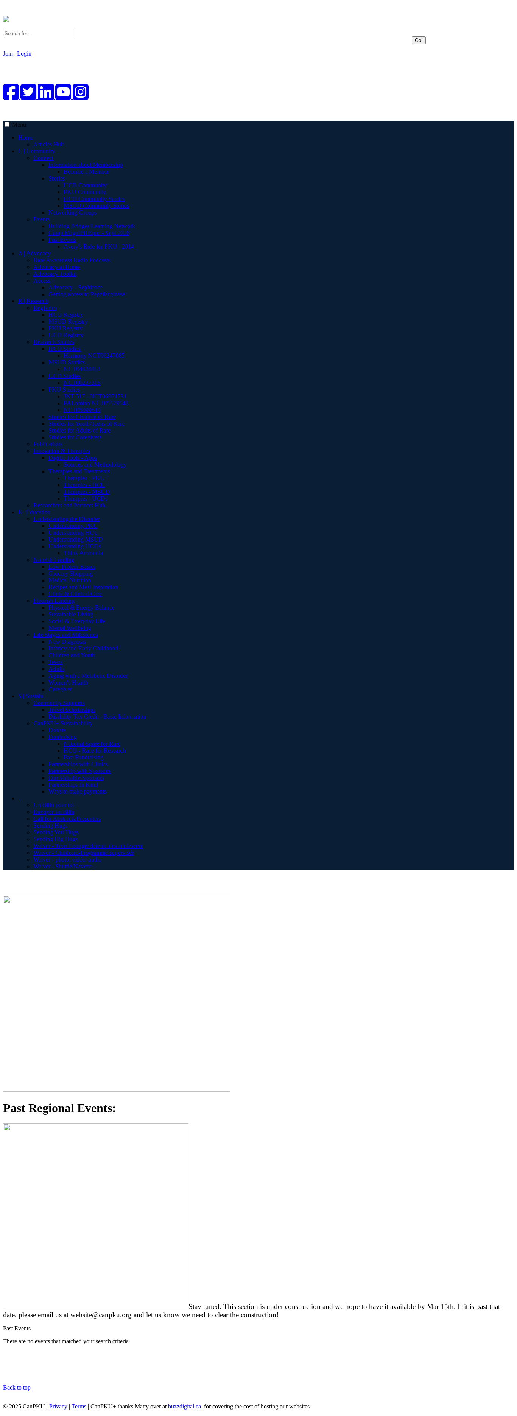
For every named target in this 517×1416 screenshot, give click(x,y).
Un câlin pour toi (53, 805)
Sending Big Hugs (55, 839)
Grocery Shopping (70, 573)
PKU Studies (64, 389)
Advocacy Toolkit (54, 274)
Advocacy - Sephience (75, 287)
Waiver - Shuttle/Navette (62, 866)
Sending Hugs (50, 825)
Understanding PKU (73, 526)
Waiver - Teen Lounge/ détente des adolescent (88, 846)
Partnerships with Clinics (78, 764)
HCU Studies (64, 348)
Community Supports (58, 703)
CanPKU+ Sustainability (63, 723)
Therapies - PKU (84, 478)
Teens (55, 662)
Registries (45, 308)
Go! (419, 40)
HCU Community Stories (94, 199)
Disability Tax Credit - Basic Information (97, 716)
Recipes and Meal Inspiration (83, 587)
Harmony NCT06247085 (94, 355)
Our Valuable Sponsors (76, 778)
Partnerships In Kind (73, 784)
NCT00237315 (82, 383)
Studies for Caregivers (74, 437)
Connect (43, 158)
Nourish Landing (53, 560)
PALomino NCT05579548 (96, 403)
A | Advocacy (34, 253)
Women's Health (68, 682)
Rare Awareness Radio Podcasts (71, 260)
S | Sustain (30, 696)
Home (25, 137)
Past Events (62, 240)
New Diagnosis (67, 641)
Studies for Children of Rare (82, 417)
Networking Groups (72, 212)
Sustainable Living (70, 614)
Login (24, 53)
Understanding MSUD (75, 539)
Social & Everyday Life (76, 621)
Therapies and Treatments (79, 471)
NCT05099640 (82, 410)
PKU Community (85, 192)
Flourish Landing (54, 601)
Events (41, 219)
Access (41, 280)
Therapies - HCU (84, 485)
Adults (56, 669)
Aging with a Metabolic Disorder (88, 675)
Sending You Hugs (55, 832)
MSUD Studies (66, 362)
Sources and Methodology (95, 464)
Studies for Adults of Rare (79, 430)
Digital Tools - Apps (72, 457)
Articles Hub (48, 144)
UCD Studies (64, 376)
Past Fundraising (83, 757)
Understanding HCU (73, 532)
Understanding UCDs (74, 546)
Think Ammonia (83, 553)
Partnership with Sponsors (79, 771)
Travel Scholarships (71, 709)
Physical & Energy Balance (81, 607)
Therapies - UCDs (85, 498)
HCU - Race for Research (95, 750)
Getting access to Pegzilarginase (86, 294)
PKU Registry (65, 328)
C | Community (36, 151)
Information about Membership (85, 165)
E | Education (34, 512)
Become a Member (86, 171)
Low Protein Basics (71, 566)
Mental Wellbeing (69, 628)
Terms (79, 1406)
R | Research (33, 301)
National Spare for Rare (92, 744)
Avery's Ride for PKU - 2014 (99, 246)
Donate (57, 730)
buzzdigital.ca (185, 1406)
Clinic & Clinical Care (75, 594)
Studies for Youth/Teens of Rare (86, 423)
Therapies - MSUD (87, 492)
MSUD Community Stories (96, 205)
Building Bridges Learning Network (91, 226)
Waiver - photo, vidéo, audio (67, 859)
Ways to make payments (77, 791)
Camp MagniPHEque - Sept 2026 (88, 233)
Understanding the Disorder (66, 519)
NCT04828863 (82, 369)
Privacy (58, 1406)
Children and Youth (71, 655)
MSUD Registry (68, 321)
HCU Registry (65, 314)
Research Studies (53, 342)
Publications (47, 444)
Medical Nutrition (69, 580)
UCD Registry (65, 335)
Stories (56, 178)
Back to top (17, 1387)
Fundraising (62, 737)
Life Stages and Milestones (65, 635)
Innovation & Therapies (61, 451)
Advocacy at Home (56, 267)
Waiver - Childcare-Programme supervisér (83, 853)
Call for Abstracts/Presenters (67, 818)
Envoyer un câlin (53, 812)
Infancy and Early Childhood (83, 648)
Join (8, 53)
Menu (19, 124)
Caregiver (60, 689)
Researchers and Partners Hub (69, 505)
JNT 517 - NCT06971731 (95, 396)
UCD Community (85, 185)
